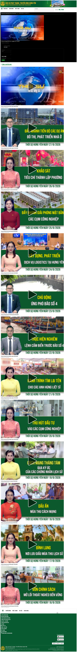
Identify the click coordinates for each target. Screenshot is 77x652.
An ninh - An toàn (4, 627)
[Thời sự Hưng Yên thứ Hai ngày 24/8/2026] (32, 252)
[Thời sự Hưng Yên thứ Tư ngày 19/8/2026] (32, 460)
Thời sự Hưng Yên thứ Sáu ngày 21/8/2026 (9, 397)
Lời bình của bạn (7, 45)
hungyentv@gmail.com (52, 649)
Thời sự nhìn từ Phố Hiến (5, 617)
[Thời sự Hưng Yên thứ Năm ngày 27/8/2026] (32, 127)
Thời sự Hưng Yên (12, 13)
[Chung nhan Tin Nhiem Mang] (6, 633)
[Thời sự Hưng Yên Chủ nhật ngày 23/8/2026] (32, 294)
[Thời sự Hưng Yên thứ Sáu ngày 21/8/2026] (32, 377)
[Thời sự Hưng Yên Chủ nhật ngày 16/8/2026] (32, 585)
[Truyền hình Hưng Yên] (3, 650)
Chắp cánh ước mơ (4, 614)
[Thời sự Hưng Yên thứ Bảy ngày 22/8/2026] (32, 335)
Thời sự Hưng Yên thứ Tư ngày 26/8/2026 (9, 189)
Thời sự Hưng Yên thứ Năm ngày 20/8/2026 (9, 439)
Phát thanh (17, 8)
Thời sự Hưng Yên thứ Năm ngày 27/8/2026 (9, 148)
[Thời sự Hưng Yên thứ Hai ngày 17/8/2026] (32, 544)
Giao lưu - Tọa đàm (4, 620)
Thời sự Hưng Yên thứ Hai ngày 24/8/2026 (9, 273)
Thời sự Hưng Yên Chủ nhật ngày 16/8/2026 (9, 606)
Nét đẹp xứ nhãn (4, 628)
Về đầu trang (61, 612)
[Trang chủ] (3, 610)
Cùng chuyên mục (7, 64)
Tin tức (22, 8)
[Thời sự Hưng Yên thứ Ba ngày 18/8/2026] (32, 502)
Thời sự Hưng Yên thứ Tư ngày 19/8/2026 (9, 481)
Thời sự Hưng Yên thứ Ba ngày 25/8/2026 (9, 231)
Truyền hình (11, 8)
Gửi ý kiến (5, 47)
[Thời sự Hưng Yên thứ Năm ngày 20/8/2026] (32, 419)
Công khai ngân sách (5, 622)
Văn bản (2, 624)
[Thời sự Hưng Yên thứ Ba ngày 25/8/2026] (32, 211)
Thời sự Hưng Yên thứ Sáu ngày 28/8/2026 (9, 106)
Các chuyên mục (4, 631)
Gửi (3, 60)
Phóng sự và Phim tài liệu (5, 619)
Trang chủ (5, 8)
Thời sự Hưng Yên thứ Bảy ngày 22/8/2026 (9, 356)
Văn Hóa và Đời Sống (4, 616)
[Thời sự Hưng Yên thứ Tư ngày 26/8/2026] (32, 169)
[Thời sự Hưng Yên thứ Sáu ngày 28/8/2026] (32, 86)
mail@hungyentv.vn (60, 649)
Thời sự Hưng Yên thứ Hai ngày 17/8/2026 (9, 564)
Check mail (26, 610)
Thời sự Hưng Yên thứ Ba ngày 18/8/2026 (9, 522)
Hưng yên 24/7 (3, 625)
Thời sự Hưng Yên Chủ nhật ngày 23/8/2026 (9, 314)
